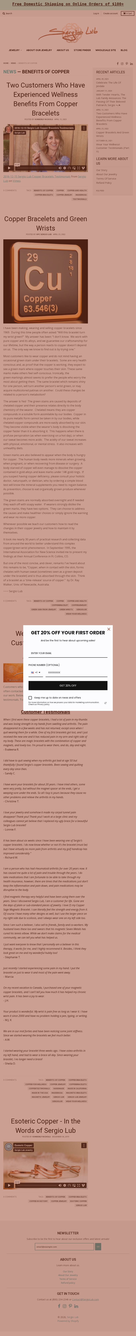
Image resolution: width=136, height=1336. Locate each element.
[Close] (109, 629)
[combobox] (36, 672)
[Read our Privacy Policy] (105, 703)
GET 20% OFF (68, 686)
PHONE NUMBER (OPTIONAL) (44, 665)
